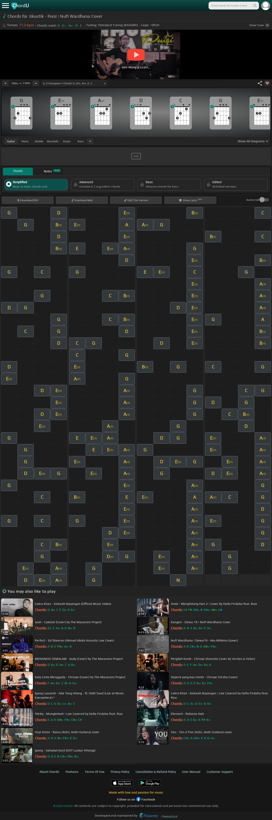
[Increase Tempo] (35, 83)
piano (25, 141)
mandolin (53, 141)
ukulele (38, 141)
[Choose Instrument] (90, 141)
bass (81, 141)
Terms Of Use (95, 772)
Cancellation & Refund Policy (156, 772)
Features (72, 772)
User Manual (191, 772)
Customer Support (220, 772)
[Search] (254, 6)
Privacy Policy (120, 772)
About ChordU (49, 772)
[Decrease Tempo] (5, 83)
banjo (66, 141)
